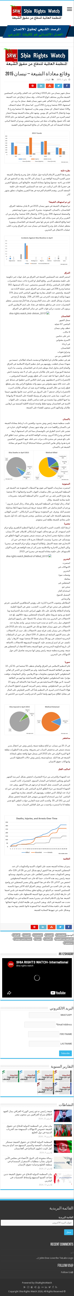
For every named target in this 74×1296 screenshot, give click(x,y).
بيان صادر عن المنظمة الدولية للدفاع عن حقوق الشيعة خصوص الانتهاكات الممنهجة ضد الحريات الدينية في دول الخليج (29, 1129)
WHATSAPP (66, 1015)
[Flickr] (42, 1287)
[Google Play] (24, 1287)
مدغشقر (68, 943)
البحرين (49, 935)
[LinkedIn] (46, 1287)
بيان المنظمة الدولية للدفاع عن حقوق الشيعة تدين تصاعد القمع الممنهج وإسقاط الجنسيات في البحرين (28, 1177)
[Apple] (31, 1287)
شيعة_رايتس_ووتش (23, 939)
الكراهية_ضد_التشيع (64, 939)
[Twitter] (49, 1287)
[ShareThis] (35, 1287)
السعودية (38, 935)
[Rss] (56, 1287)
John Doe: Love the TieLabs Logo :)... (54, 1258)
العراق (16, 935)
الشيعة (26, 935)
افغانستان (61, 935)
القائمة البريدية (66, 1217)
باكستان (48, 939)
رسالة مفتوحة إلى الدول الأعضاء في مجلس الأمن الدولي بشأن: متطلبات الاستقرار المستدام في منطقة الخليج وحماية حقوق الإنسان (28, 1161)
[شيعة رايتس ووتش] (37, 11)
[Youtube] (38, 1287)
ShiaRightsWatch (43, 1282)
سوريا (38, 939)
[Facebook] (53, 1287)
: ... (72, 1252)
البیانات (47, 79)
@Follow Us (65, 1266)
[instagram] (28, 1287)
